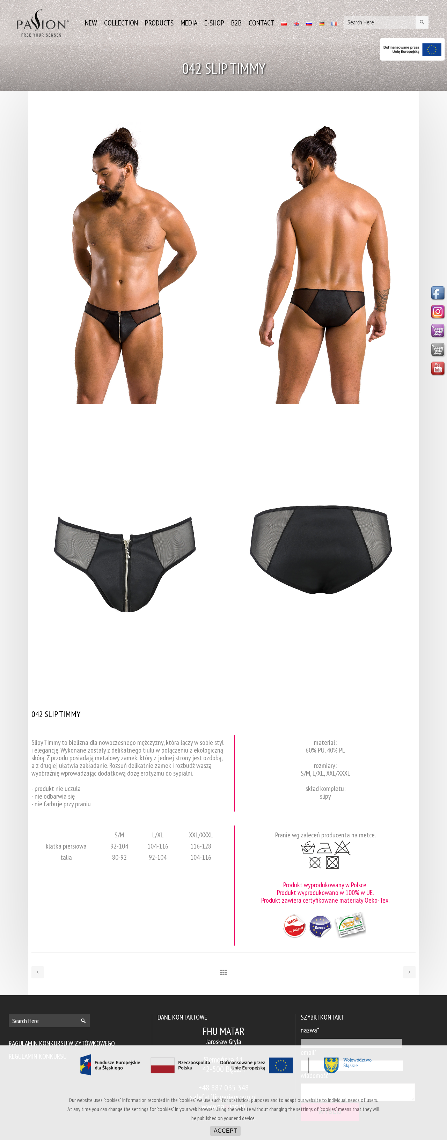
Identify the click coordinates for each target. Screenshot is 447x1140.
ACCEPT (225, 1131)
